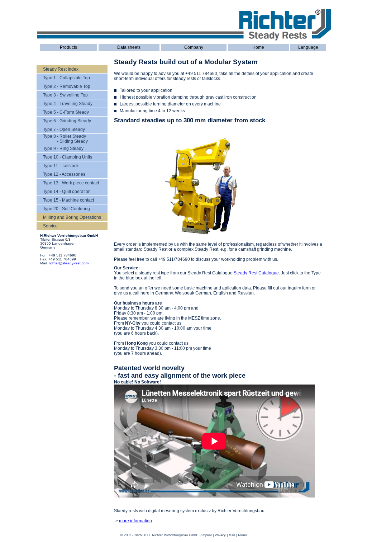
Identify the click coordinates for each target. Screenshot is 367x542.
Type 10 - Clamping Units (67, 157)
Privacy (220, 535)
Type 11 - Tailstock (60, 165)
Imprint (206, 535)
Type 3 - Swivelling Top (65, 95)
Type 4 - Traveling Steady (67, 103)
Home (258, 47)
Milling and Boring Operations (72, 217)
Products (68, 47)
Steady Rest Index (60, 69)
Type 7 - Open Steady (64, 129)
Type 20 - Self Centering (66, 208)
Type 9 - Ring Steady (63, 148)
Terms (242, 535)
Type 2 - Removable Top (66, 86)
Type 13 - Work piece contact (71, 182)
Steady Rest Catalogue (256, 272)
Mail (232, 535)
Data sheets (128, 47)
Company (193, 47)
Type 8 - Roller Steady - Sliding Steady (65, 139)
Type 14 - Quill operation (67, 191)
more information (135, 520)
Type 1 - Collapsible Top (66, 77)
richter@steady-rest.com (69, 263)
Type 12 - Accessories (64, 174)
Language (308, 47)
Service (50, 225)
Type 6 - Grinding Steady (67, 120)
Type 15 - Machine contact (68, 200)
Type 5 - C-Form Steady (66, 112)
